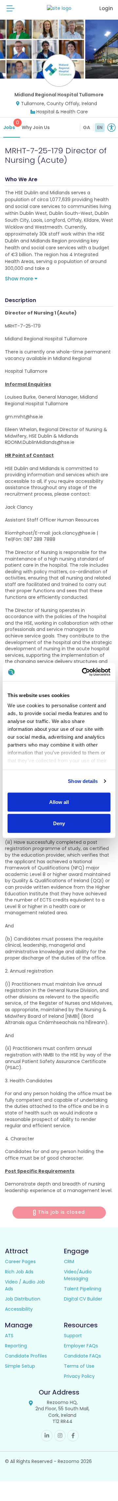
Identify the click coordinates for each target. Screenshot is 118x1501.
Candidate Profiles (26, 1356)
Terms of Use (79, 1366)
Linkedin (46, 1435)
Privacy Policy (79, 1376)
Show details (83, 781)
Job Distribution (22, 1299)
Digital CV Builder (83, 1299)
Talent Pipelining (82, 1288)
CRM (69, 1261)
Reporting (16, 1345)
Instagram (60, 1435)
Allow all (59, 802)
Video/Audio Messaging (78, 1275)
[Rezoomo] (59, 8)
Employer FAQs (81, 1345)
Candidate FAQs (82, 1356)
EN (100, 127)
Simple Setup (20, 1366)
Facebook (73, 1435)
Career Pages (20, 1261)
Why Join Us (36, 127)
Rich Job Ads (19, 1271)
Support (73, 1335)
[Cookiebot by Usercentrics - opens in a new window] (83, 672)
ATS (9, 1335)
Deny (59, 823)
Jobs (11, 125)
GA (86, 127)
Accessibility (19, 1309)
